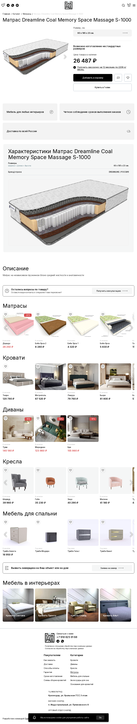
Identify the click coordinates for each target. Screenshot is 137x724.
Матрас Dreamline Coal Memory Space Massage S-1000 (58, 14)
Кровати (74, 660)
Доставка (48, 664)
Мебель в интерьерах (31, 583)
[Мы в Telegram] (8, 5)
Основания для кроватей (81, 684)
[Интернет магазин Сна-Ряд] (49, 638)
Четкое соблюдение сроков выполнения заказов (92, 112)
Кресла (73, 668)
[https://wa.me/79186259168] (62, 641)
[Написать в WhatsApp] (12, 5)
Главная (6, 14)
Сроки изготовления (53, 676)
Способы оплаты (51, 668)
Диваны (73, 664)
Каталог (16, 14)
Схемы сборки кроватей (55, 680)
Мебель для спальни (79, 676)
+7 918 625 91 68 (66, 637)
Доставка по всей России (22, 131)
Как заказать (49, 660)
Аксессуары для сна (79, 680)
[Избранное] (3, 5)
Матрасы (27, 14)
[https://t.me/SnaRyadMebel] (57, 641)
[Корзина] (128, 5)
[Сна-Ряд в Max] (17, 5)
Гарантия (48, 672)
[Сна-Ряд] (68, 5)
